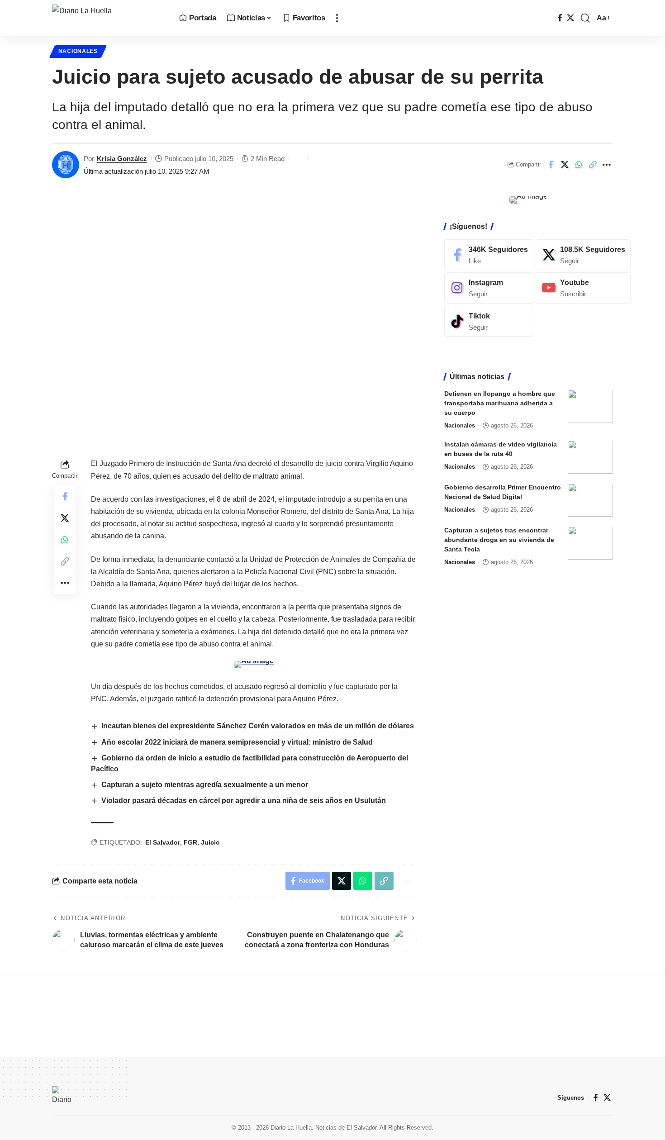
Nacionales (78, 51)
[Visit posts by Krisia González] (65, 164)
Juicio (210, 842)
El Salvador (162, 842)
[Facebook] (560, 18)
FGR (190, 842)
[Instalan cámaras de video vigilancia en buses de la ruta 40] (590, 457)
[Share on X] (564, 164)
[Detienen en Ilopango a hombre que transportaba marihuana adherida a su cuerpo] (590, 406)
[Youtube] (583, 288)
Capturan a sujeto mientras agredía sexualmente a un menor (204, 784)
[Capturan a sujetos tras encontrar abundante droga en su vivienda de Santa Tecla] (590, 543)
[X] (570, 18)
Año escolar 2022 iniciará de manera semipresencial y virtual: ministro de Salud (237, 742)
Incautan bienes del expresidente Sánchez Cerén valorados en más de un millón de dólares (257, 726)
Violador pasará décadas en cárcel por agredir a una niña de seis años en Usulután (243, 800)
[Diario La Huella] (108, 18)
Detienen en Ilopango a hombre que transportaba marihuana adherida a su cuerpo (499, 403)
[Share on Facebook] (550, 164)
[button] (337, 18)
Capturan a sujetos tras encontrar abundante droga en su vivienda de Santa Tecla (499, 540)
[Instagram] (488, 288)
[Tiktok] (488, 321)
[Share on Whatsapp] (578, 164)
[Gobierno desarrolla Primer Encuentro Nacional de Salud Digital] (590, 500)
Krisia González (122, 158)
